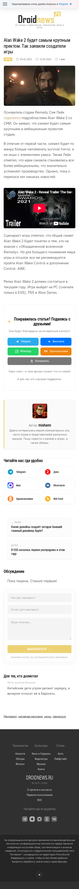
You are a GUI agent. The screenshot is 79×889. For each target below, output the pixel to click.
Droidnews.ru (39, 777)
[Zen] (32, 819)
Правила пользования (40, 795)
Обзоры (20, 759)
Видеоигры (41, 759)
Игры (8, 59)
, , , (35, 716)
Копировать (42, 361)
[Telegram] (25, 819)
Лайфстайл (60, 759)
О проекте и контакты (39, 789)
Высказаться (39, 649)
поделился (12, 118)
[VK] (54, 819)
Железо (20, 764)
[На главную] (39, 17)
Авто (60, 753)
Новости (20, 753)
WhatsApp (25, 351)
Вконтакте (58, 341)
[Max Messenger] (39, 819)
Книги (41, 769)
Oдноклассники (56, 351)
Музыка (41, 764)
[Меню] (5, 4)
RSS (39, 800)
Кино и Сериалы (41, 753)
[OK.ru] (47, 819)
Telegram (63, 4)
